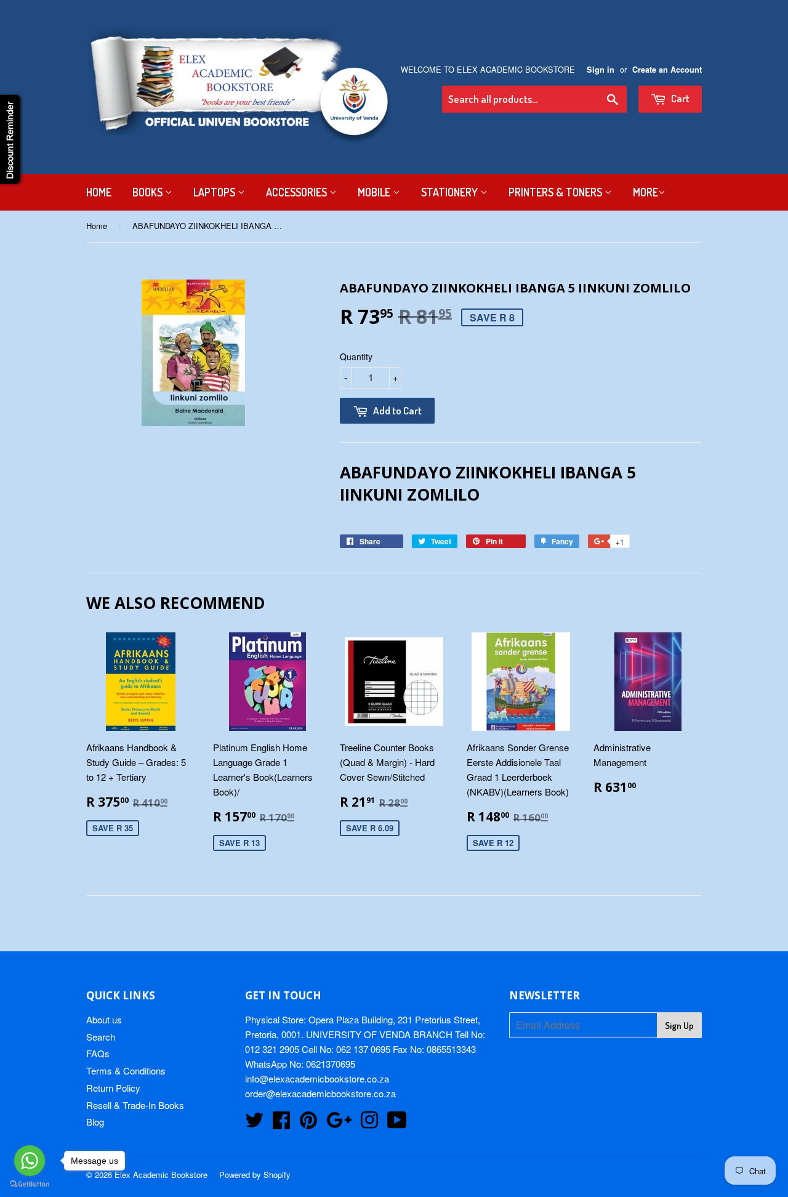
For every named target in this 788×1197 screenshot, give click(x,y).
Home (98, 192)
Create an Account (667, 69)
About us (104, 1019)
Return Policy (113, 1087)
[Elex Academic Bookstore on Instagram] (369, 1123)
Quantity (356, 356)
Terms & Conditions (126, 1070)
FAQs (98, 1053)
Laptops (215, 192)
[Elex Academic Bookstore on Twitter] (254, 1123)
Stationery (450, 192)
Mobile (375, 192)
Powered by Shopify (255, 1174)
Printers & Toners (557, 192)
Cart (679, 98)
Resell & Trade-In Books (135, 1104)
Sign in (600, 69)
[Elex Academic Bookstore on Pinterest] (308, 1123)
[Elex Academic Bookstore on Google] (339, 1123)
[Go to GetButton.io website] (29, 1184)
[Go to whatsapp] (29, 1160)
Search (100, 1036)
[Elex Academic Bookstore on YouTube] (397, 1123)
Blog (95, 1121)
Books (148, 192)
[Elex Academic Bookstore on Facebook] (281, 1123)
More (645, 192)
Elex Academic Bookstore (161, 1174)
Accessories (297, 192)
